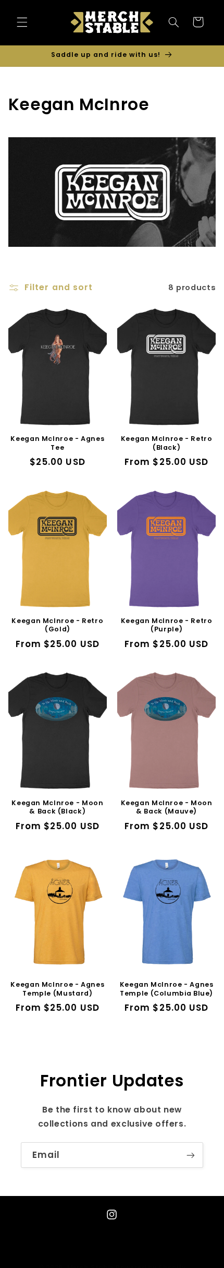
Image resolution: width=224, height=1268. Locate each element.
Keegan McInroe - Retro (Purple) (167, 625)
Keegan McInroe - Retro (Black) (167, 443)
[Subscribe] (191, 1155)
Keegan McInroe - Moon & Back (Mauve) (167, 807)
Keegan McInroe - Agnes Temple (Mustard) (57, 988)
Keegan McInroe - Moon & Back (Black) (57, 807)
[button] (22, 22)
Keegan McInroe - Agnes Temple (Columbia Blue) (167, 988)
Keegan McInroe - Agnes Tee (57, 443)
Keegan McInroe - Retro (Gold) (57, 625)
